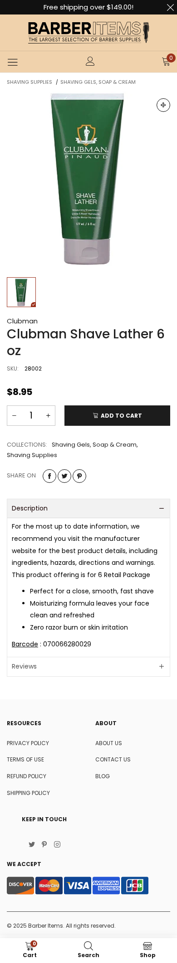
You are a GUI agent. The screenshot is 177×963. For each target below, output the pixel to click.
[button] (14, 415)
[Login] (90, 62)
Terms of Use (25, 759)
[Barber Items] (88, 32)
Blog (102, 776)
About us (108, 743)
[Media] (163, 105)
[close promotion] (170, 7)
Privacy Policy (28, 743)
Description (30, 508)
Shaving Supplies (32, 455)
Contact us (113, 759)
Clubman (22, 321)
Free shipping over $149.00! (88, 7)
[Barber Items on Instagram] (57, 845)
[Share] (49, 476)
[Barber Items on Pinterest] (44, 845)
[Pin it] (79, 476)
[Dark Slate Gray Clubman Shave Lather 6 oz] (88, 179)
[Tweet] (64, 476)
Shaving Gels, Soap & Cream (94, 444)
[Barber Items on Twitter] (31, 845)
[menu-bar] (12, 62)
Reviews (24, 666)
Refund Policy (26, 776)
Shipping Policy (28, 793)
